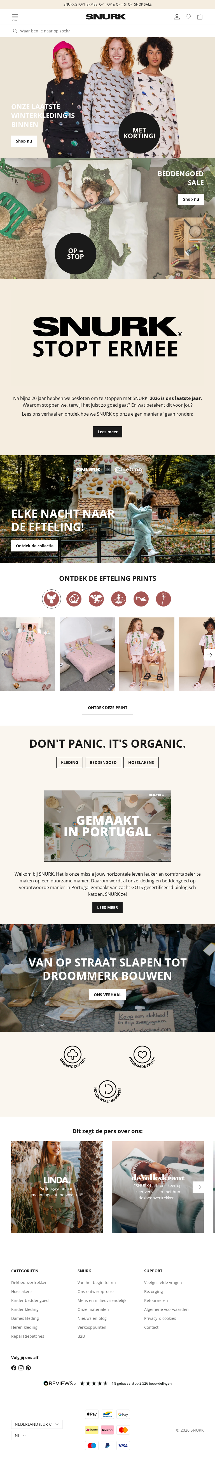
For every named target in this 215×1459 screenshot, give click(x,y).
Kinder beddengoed (30, 1300)
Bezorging (153, 1291)
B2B (81, 1336)
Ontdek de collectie (34, 545)
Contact (151, 1327)
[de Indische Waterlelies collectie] (118, 598)
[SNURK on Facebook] (13, 1367)
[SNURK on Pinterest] (28, 1367)
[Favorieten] (188, 17)
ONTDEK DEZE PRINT (107, 707)
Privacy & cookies (160, 1318)
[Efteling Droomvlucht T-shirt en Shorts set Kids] (146, 654)
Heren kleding (24, 1327)
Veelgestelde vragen (163, 1282)
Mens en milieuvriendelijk (102, 1300)
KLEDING (69, 762)
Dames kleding (25, 1318)
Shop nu (24, 141)
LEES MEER (107, 907)
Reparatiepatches (27, 1336)
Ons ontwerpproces (96, 1291)
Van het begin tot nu (97, 1282)
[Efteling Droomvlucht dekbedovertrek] (27, 654)
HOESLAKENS (141, 762)
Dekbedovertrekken (29, 1282)
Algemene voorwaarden (166, 1309)
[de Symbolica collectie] (163, 598)
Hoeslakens (21, 1291)
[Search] (15, 31)
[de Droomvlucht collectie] (51, 598)
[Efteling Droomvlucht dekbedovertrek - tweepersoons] (87, 654)
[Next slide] (209, 654)
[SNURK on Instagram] (21, 1367)
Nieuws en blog (92, 1318)
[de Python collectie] (73, 598)
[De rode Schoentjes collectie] (141, 598)
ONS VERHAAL (107, 994)
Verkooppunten (92, 1327)
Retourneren (156, 1300)
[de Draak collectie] (96, 598)
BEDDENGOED (103, 762)
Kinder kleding (25, 1309)
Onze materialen (93, 1309)
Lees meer (108, 431)
